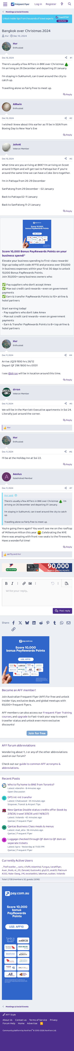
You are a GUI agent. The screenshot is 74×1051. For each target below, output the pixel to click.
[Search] (69, 4)
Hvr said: (8, 495)
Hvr (7, 36)
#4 (70, 355)
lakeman (43, 874)
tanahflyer (55, 867)
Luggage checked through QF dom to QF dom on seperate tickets (37, 841)
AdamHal (36, 867)
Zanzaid (25, 870)
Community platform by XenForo (29, 1030)
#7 (70, 488)
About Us (7, 1020)
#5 (70, 403)
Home (21, 1023)
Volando (61, 874)
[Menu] (5, 4)
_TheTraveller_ (9, 867)
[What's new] (62, 4)
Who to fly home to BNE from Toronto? (31, 784)
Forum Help (9, 1023)
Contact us (21, 1020)
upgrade (22, 716)
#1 (71, 58)
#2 (70, 118)
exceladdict (32, 874)
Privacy (53, 1020)
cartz (20, 867)
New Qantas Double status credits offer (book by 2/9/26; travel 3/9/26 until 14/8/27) (37, 812)
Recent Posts (11, 778)
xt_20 (17, 870)
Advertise (32, 1023)
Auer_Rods (7, 870)
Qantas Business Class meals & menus (31, 826)
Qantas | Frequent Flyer (20, 821)
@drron (13, 373)
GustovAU (35, 870)
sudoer (52, 874)
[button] (6, 583)
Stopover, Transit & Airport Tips (24, 804)
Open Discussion (16, 792)
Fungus (46, 867)
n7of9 (27, 867)
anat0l (53, 870)
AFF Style (10, 1015)
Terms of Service (38, 1020)
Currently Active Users (17, 860)
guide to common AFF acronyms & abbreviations (31, 766)
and (14, 554)
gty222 (45, 870)
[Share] (66, 58)
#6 (70, 452)
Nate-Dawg (14, 874)
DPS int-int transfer (20, 797)
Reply (69, 95)
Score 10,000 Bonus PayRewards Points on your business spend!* (34, 253)
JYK (23, 874)
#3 (70, 159)
